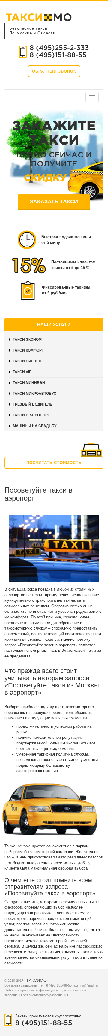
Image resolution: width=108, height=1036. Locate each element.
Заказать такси (54, 202)
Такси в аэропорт (31, 415)
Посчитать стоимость (54, 462)
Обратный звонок (54, 71)
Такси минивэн (29, 383)
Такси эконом (27, 339)
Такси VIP (22, 372)
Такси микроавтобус (34, 393)
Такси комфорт (28, 350)
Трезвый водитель (32, 404)
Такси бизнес (27, 361)
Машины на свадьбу (34, 426)
